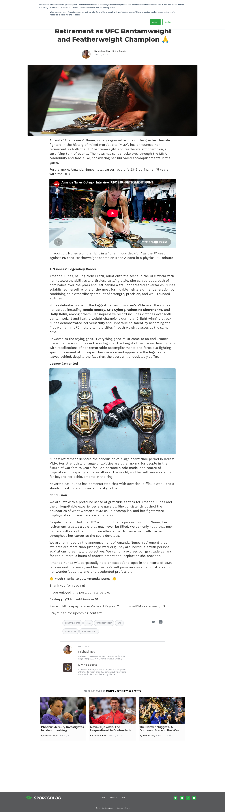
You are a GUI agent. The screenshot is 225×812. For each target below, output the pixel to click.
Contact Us (113, 797)
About (102, 797)
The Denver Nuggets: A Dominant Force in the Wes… (160, 729)
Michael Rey (104, 51)
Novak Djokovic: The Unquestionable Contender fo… (112, 729)
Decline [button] (168, 22)
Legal (123, 797)
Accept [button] (155, 22)
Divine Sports (119, 51)
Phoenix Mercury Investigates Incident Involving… (62, 729)
